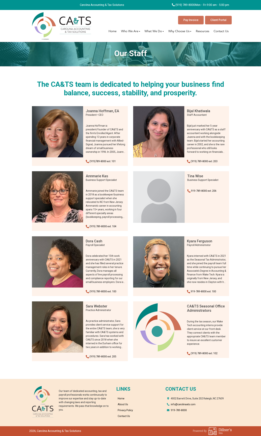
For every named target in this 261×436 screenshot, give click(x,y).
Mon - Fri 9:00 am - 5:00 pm (212, 5)
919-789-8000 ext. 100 (203, 291)
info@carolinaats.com (183, 404)
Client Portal (218, 20)
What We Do (153, 31)
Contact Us (221, 31)
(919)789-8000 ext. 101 (102, 161)
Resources (202, 31)
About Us (123, 404)
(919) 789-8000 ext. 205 (102, 356)
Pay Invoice (190, 20)
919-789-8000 (179, 410)
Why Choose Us (178, 31)
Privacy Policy (125, 410)
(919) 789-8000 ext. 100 (102, 291)
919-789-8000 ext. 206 (203, 190)
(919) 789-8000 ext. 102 (204, 353)
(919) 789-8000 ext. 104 (102, 226)
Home (112, 31)
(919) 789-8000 (185, 5)
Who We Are (129, 31)
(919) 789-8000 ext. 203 (204, 161)
